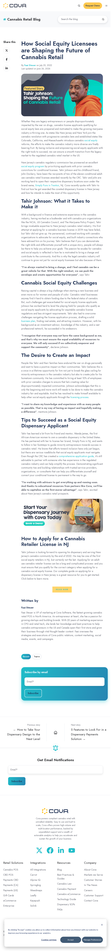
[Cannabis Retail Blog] (55, 732)
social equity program (32, 166)
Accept (71, 940)
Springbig (35, 885)
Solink (33, 906)
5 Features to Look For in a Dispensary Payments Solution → (88, 734)
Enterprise (8, 906)
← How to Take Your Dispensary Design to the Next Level (23, 734)
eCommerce (9, 900)
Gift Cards (8, 895)
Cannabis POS (10, 869)
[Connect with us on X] (39, 850)
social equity (90, 140)
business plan (28, 321)
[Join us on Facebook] (50, 850)
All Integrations (38, 869)
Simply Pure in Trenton (47, 185)
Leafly (33, 895)
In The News (90, 885)
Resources (63, 863)
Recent (26, 656)
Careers (88, 890)
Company (90, 863)
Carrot (33, 875)
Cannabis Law (64, 884)
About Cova (90, 869)
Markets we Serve (93, 875)
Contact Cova (91, 900)
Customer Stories (93, 880)
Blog (59, 869)
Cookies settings (49, 940)
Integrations (38, 863)
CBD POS (8, 875)
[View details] (71, 850)
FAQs (60, 909)
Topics (37, 656)
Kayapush (35, 900)
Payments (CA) (10, 885)
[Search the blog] (103, 19)
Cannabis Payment (66, 889)
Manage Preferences (92, 940)
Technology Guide (66, 899)
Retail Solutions (13, 863)
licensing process (79, 397)
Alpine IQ (35, 880)
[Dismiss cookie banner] (102, 924)
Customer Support (93, 895)
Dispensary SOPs (66, 904)
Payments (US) (10, 890)
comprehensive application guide (76, 456)
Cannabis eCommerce (68, 894)
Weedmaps (36, 890)
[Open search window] (79, 5)
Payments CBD (10, 880)
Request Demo (93, 5)
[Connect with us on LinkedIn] (61, 850)
